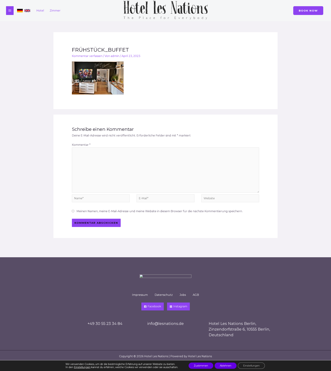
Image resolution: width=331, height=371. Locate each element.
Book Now (308, 10)
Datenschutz (164, 294)
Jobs (183, 294)
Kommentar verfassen (87, 56)
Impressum (140, 294)
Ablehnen (225, 365)
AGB (196, 294)
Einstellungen (82, 367)
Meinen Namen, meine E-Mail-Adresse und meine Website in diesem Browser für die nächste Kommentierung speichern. (160, 211)
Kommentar (81, 144)
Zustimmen (201, 365)
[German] (20, 10)
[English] (27, 10)
